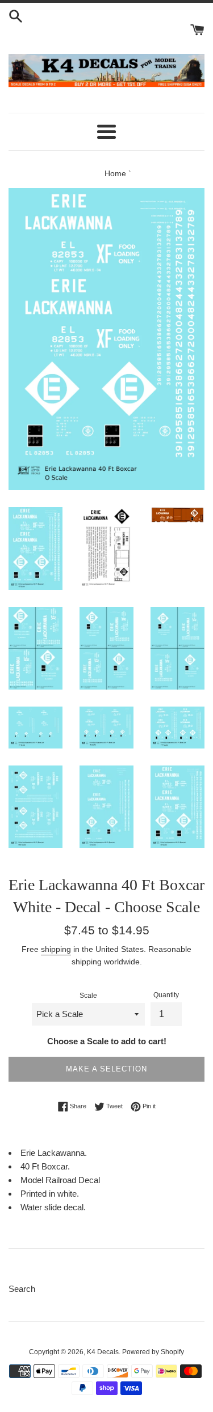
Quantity (166, 995)
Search (22, 1289)
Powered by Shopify (153, 1352)
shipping (56, 949)
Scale (88, 996)
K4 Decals (103, 1352)
